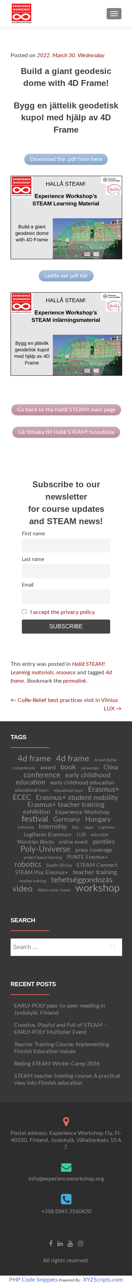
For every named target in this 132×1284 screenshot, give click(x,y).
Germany (66, 819)
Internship (53, 826)
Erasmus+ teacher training (66, 805)
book (68, 767)
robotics (27, 864)
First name (33, 533)
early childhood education (82, 782)
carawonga (90, 768)
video (22, 888)
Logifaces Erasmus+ (48, 834)
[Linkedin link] (60, 1243)
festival (34, 819)
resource (66, 672)
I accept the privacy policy (62, 612)
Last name (33, 559)
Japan (89, 827)
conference (42, 775)
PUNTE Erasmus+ (87, 857)
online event (73, 842)
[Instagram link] (80, 1243)
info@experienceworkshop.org (66, 1179)
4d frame (34, 758)
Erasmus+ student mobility (77, 797)
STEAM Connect (97, 865)
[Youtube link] (70, 1243)
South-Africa (58, 865)
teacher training (95, 872)
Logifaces (107, 827)
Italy (75, 827)
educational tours (32, 790)
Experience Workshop (82, 812)
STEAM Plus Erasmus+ (41, 872)
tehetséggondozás (82, 880)
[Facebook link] (50, 1243)
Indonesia (26, 827)
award (48, 767)
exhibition (36, 812)
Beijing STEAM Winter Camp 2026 (57, 1063)
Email (27, 585)
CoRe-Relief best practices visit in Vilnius (64, 700)
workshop (97, 888)
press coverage (93, 850)
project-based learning (43, 858)
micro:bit (99, 834)
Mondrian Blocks (35, 842)
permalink (74, 681)
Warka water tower (54, 890)
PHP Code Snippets (33, 1280)
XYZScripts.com (103, 1280)
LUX (112, 708)
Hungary (98, 819)
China (110, 767)
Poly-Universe (45, 849)
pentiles (104, 841)
